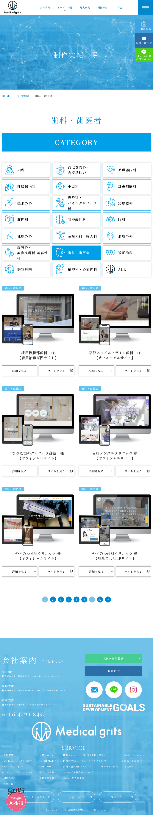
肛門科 (22, 219)
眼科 (122, 219)
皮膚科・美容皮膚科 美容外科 (32, 253)
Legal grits (76, 797)
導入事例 (85, 7)
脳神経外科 (77, 219)
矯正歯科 (125, 252)
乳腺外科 (24, 236)
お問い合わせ (46, 755)
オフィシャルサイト (35, 797)
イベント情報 (46, 772)
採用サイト (117, 797)
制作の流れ (104, 7)
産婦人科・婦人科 (82, 236)
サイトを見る (56, 371)
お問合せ (113, 671)
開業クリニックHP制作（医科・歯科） (84, 755)
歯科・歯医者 (79, 252)
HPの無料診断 (114, 658)
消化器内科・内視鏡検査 (79, 170)
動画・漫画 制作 (133, 760)
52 (100, 599)
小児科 (73, 186)
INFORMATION (49, 760)
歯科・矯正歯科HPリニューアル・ (90, 766)
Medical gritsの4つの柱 (18, 760)
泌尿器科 (125, 203)
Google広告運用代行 (75, 777)
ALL (122, 269)
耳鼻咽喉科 (127, 186)
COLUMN (45, 766)
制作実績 (23, 96)
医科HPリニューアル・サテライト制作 (84, 760)
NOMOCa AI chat (135, 755)
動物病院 (24, 269)
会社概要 (8, 755)
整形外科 (24, 203)
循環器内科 (127, 169)
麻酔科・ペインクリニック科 (82, 203)
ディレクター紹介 (13, 766)
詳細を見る (19, 371)
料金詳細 (8, 783)
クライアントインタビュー (18, 772)
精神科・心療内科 (82, 269)
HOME (6, 96)
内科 (21, 169)
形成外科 (125, 236)
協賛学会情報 (46, 777)
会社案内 (45, 7)
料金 (120, 7)
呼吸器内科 (26, 186)
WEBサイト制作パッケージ (78, 772)
